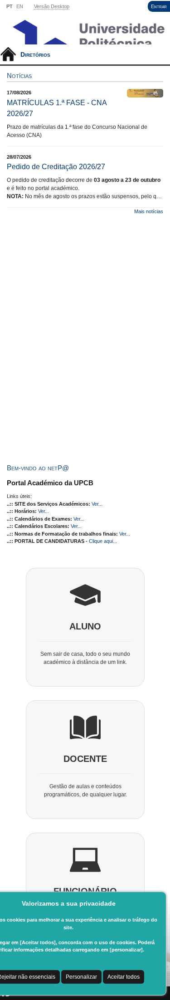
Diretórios (35, 54)
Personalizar (81, 977)
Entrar (159, 6)
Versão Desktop (51, 6)
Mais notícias (148, 211)
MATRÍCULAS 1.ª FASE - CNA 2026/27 (57, 108)
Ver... (97, 504)
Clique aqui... (103, 541)
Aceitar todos (123, 977)
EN (19, 6)
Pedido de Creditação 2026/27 (56, 167)
